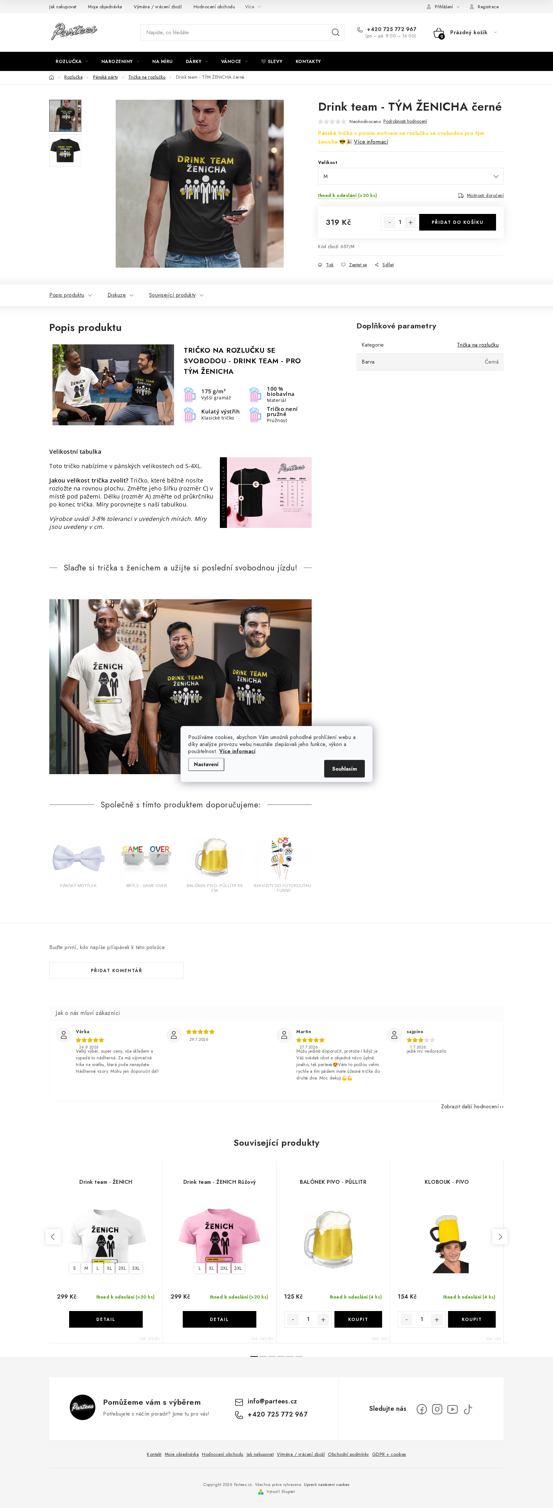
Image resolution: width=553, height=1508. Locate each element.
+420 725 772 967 (390, 29)
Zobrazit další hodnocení (470, 1106)
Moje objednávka (105, 7)
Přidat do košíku (458, 222)
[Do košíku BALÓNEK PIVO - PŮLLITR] (358, 1319)
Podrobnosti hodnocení (405, 121)
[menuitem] (72, 61)
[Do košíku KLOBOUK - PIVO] (472, 1319)
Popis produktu (66, 295)
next (500, 1237)
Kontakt (154, 1454)
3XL (136, 1268)
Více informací (237, 751)
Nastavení (206, 764)
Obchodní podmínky (348, 1454)
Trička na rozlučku (478, 345)
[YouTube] (452, 1409)
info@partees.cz (272, 1401)
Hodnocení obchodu (214, 7)
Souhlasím (344, 769)
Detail (106, 1319)
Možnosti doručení (485, 195)
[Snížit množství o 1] (389, 222)
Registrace (488, 7)
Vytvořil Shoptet (281, 1492)
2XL (122, 1268)
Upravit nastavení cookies (326, 1485)
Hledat (336, 32)
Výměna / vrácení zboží (158, 7)
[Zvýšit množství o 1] (410, 222)
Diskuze (117, 295)
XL (109, 1268)
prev (53, 1237)
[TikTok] (468, 1409)
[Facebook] (422, 1409)
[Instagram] (437, 1409)
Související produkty (172, 295)
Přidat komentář (116, 970)
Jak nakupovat (62, 7)
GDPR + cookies (389, 1454)
